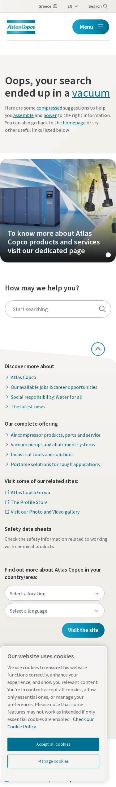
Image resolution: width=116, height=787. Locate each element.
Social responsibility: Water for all (47, 397)
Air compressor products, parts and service (56, 435)
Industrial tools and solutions (42, 454)
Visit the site (83, 630)
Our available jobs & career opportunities (54, 387)
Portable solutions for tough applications (55, 464)
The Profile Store (29, 502)
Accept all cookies (53, 744)
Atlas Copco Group (30, 492)
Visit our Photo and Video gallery (45, 512)
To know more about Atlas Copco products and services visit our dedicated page (58, 210)
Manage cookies (53, 761)
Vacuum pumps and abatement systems (53, 444)
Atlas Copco (23, 377)
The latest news (28, 406)
